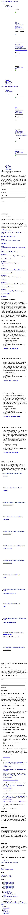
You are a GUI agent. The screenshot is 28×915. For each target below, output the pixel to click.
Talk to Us (5, 860)
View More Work (7, 229)
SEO (16, 22)
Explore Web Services (10, 348)
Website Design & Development (19, 25)
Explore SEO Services (10, 380)
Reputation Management (20, 48)
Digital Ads (17, 44)
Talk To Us (8, 84)
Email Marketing (19, 46)
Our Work (8, 81)
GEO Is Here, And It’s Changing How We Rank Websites (14, 801)
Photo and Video (19, 67)
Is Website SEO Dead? (7, 790)
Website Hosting (18, 27)
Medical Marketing (7, 899)
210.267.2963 (8, 674)
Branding (17, 66)
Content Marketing (19, 28)
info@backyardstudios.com (7, 869)
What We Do (9, 6)
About (7, 80)
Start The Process (6, 757)
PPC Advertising (19, 47)
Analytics (17, 23)
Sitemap (24, 901)
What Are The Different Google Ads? (10, 780)
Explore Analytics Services (11, 416)
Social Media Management (21, 50)
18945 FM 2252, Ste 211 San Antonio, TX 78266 (6, 876)
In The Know (9, 82)
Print (16, 68)
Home (7, 5)
